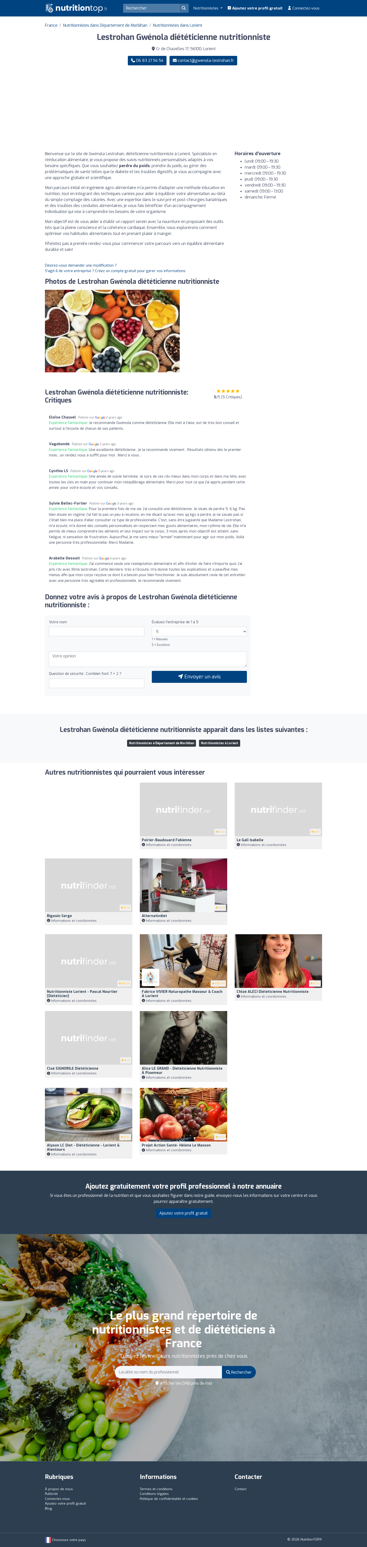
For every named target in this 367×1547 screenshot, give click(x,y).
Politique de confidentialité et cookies (169, 1499)
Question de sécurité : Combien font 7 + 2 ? (85, 673)
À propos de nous (59, 1489)
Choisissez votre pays (68, 1540)
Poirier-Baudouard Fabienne (166, 840)
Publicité (51, 1494)
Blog (48, 1508)
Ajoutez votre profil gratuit (257, 8)
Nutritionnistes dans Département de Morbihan (105, 25)
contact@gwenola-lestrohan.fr (206, 60)
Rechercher (241, 1372)
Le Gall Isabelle (250, 840)
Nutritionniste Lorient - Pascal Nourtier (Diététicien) (82, 993)
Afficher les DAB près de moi (185, 1383)
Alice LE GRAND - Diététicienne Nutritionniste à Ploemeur (182, 1070)
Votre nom (58, 621)
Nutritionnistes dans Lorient (177, 25)
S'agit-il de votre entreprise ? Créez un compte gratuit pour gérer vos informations (115, 270)
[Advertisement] (254, 108)
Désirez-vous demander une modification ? (81, 265)
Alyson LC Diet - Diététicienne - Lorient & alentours (83, 1147)
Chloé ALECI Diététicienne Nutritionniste (273, 991)
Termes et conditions (156, 1489)
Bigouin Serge (59, 916)
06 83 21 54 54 (149, 60)
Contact (240, 1489)
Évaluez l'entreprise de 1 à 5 (175, 621)
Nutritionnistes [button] (206, 8)
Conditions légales (154, 1494)
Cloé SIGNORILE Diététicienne (72, 1068)
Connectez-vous (305, 8)
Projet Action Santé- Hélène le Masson (176, 1145)
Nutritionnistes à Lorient (219, 743)
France (51, 25)
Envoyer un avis (202, 676)
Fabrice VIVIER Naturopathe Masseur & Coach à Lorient (182, 993)
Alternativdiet (154, 916)
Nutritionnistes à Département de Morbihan (161, 743)
